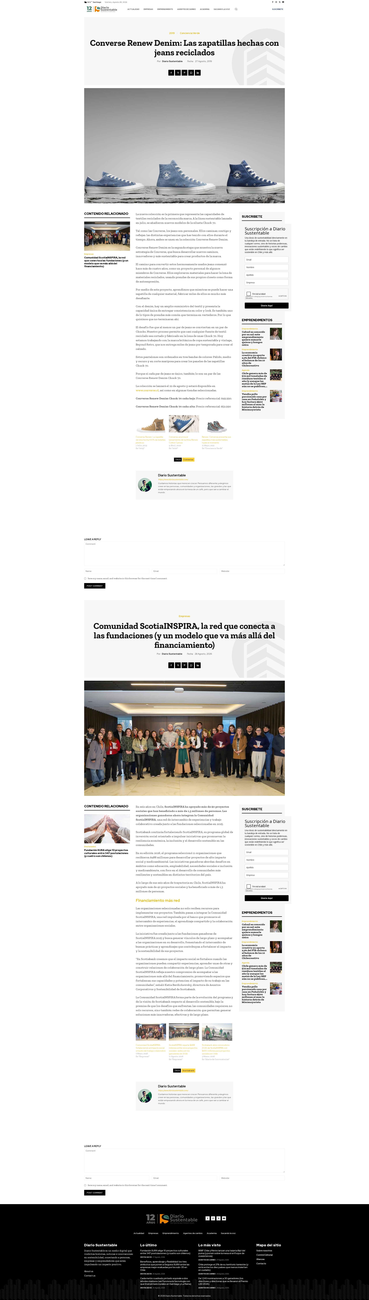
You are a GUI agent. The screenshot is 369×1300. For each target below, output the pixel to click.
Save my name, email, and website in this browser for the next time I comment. (127, 578)
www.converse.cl (147, 390)
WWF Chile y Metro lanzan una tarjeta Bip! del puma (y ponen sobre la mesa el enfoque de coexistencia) (221, 1253)
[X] (279, 2)
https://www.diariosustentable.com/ (173, 479)
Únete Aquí (266, 305)
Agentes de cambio (207, 1260)
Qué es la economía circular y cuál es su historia (132, 517)
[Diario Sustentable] (146, 484)
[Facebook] (272, 2)
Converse (188, 459)
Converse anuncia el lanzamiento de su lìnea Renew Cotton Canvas (183, 440)
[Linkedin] (198, 73)
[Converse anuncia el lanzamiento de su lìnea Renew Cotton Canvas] (184, 423)
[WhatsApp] (191, 73)
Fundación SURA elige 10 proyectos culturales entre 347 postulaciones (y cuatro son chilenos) (165, 1252)
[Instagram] (276, 2)
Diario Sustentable (172, 61)
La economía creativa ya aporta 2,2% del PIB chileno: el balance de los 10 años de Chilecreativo (254, 359)
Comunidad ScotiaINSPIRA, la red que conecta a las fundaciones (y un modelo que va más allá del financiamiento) (106, 262)
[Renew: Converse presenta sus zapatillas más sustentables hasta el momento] (217, 423)
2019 (172, 33)
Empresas (89, 254)
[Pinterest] (184, 73)
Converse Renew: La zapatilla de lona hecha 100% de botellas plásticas (150, 440)
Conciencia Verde (190, 33)
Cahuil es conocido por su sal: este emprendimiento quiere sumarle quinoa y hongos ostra (253, 338)
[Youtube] (283, 2)
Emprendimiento (250, 329)
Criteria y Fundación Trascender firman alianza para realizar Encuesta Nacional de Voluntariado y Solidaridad (236, 521)
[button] (236, 9)
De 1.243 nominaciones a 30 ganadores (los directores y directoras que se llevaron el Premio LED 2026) (223, 1281)
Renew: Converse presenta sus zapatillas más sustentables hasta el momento (216, 440)
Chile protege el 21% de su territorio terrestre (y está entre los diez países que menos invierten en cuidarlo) (223, 1267)
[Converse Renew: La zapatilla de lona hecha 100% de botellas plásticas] (151, 423)
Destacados (146, 1257)
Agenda (245, 370)
